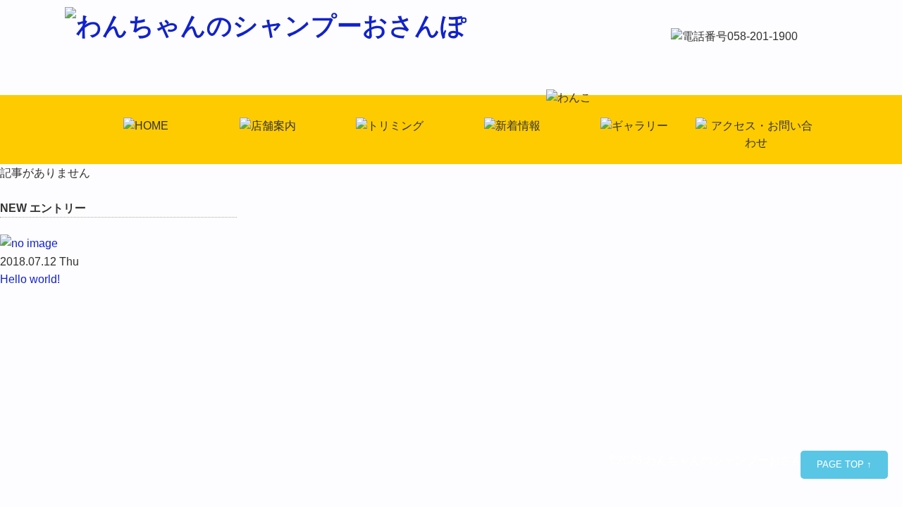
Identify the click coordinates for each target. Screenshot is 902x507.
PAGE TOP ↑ (844, 464)
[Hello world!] (118, 243)
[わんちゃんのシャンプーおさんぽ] (266, 25)
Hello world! (30, 279)
